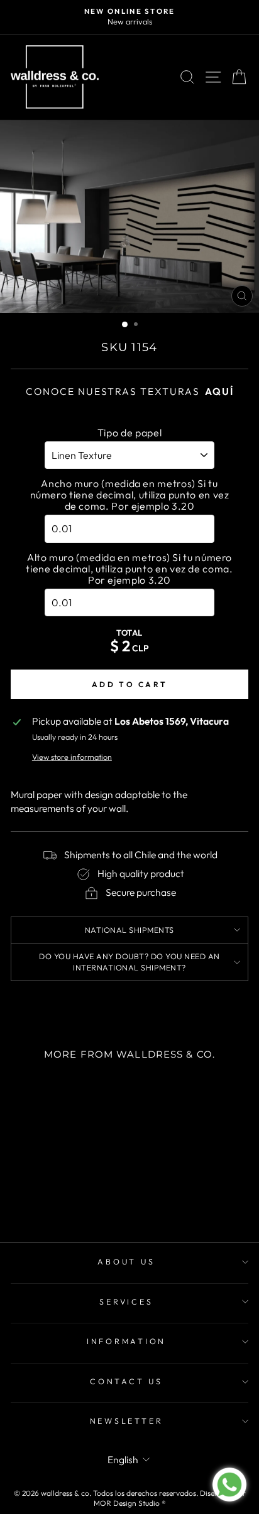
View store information (72, 757)
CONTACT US (126, 1381)
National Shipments (129, 930)
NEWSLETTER (126, 1421)
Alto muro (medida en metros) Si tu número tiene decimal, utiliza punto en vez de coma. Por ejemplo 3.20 (129, 569)
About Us (126, 1261)
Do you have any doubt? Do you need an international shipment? (129, 961)
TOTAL (129, 633)
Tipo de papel (129, 432)
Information (126, 1341)
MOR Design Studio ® (130, 1503)
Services (126, 1301)
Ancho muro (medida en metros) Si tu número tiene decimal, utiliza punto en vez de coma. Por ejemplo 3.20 (129, 495)
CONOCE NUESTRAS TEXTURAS (130, 391)
